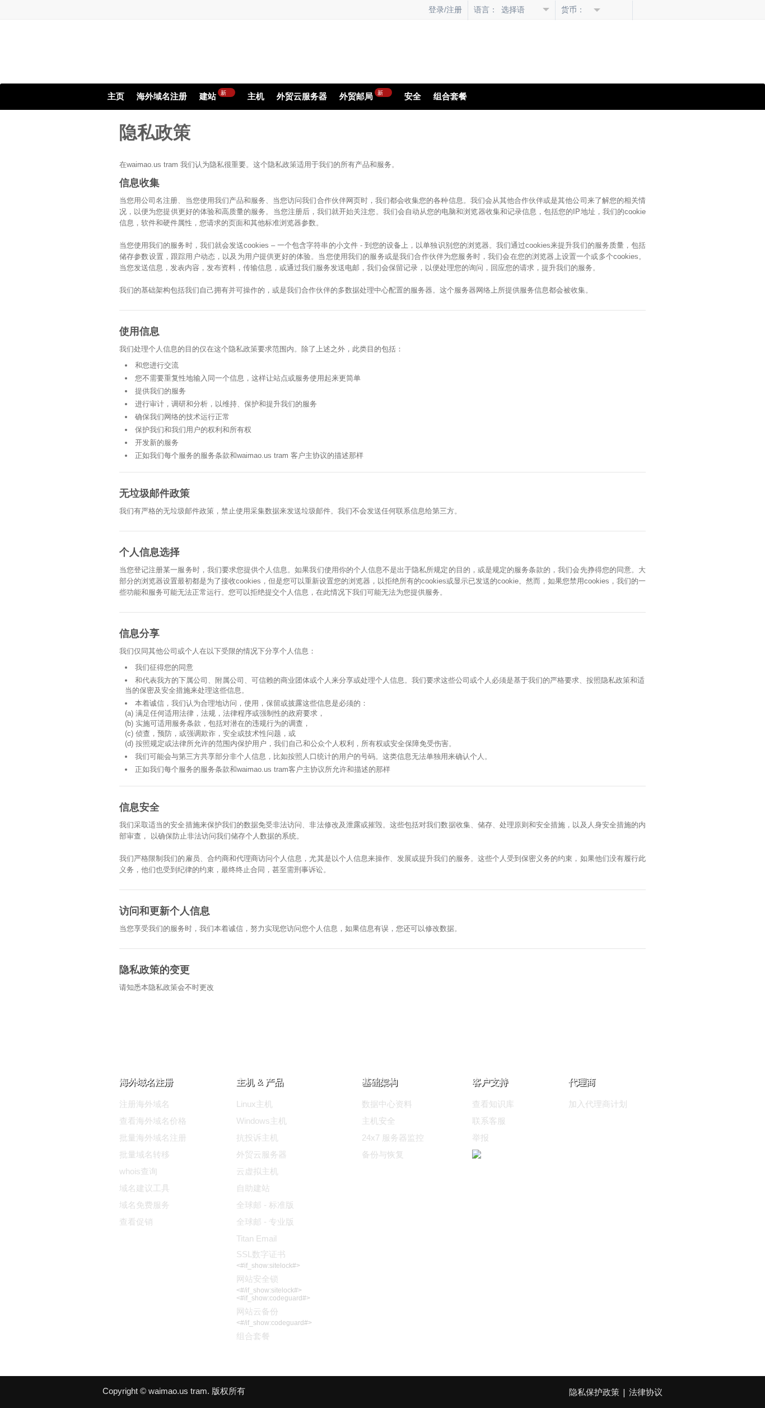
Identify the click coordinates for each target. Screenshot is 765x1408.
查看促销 (136, 1221)
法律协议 (646, 1392)
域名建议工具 (144, 1188)
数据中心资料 (387, 1104)
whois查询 (138, 1171)
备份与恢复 (383, 1154)
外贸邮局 (361, 95)
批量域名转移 (144, 1154)
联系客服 (489, 1121)
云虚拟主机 (257, 1171)
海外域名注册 (162, 96)
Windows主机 (261, 1121)
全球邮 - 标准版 (265, 1205)
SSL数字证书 (261, 1254)
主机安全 (378, 1121)
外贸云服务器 (302, 96)
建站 (212, 95)
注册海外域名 (144, 1104)
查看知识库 (493, 1104)
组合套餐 (450, 96)
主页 (116, 96)
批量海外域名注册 (152, 1137)
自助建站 (253, 1188)
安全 (412, 96)
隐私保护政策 (594, 1392)
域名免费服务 (144, 1205)
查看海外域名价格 (152, 1121)
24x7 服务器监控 (393, 1137)
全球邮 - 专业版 (265, 1221)
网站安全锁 (257, 1279)
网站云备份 (257, 1311)
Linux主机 (254, 1104)
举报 (480, 1137)
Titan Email (256, 1238)
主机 (256, 96)
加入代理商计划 (597, 1104)
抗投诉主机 (257, 1137)
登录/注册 (445, 9)
